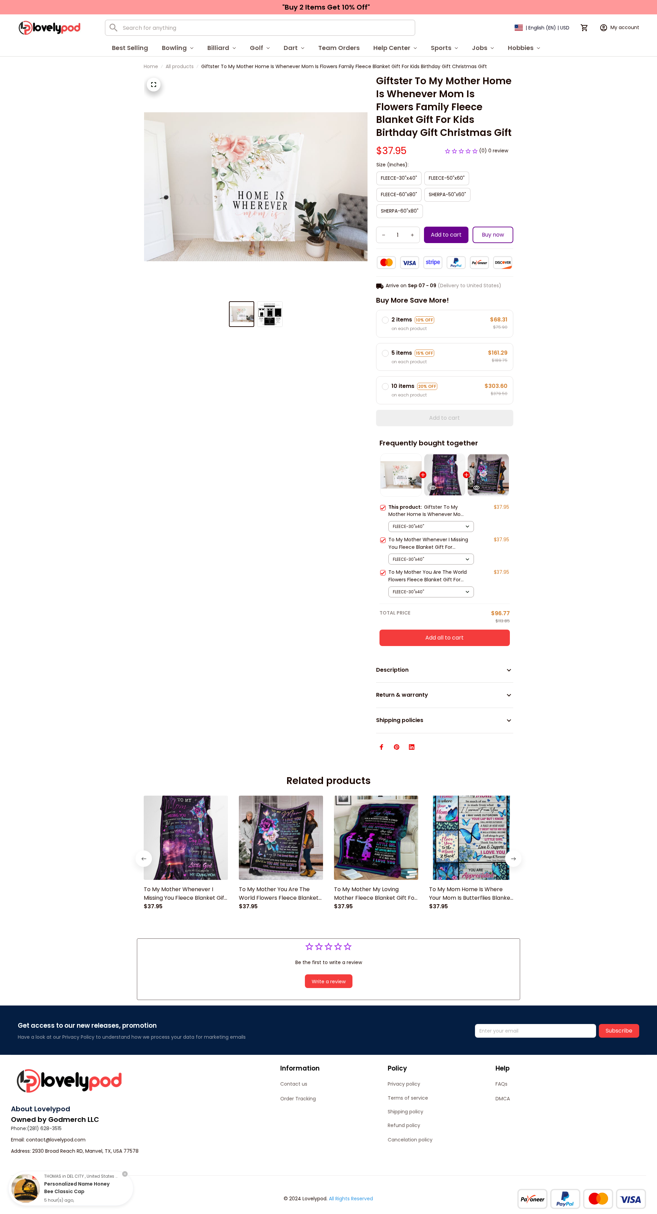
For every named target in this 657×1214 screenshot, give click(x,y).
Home (151, 66)
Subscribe (619, 1031)
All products (180, 66)
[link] (25, 1188)
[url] (56, 1140)
